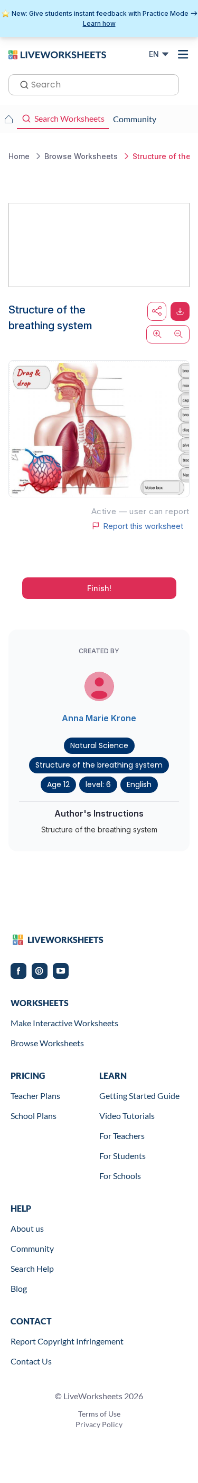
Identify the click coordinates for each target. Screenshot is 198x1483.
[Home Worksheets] (8, 119)
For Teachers (122, 1136)
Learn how (99, 23)
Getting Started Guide (139, 1096)
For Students (122, 1156)
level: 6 (98, 784)
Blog (19, 1288)
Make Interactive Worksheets (64, 1023)
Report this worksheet (143, 526)
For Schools (120, 1176)
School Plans (33, 1116)
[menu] (183, 54)
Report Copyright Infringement (67, 1341)
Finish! (99, 588)
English (139, 784)
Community (32, 1248)
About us (27, 1228)
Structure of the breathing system (99, 765)
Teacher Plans (35, 1096)
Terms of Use (99, 1413)
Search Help (32, 1268)
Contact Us (31, 1361)
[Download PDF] (180, 311)
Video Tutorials (127, 1116)
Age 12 (58, 784)
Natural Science (99, 745)
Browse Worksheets (47, 1043)
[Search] (21, 84)
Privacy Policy (99, 1424)
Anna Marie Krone (99, 718)
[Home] (57, 53)
